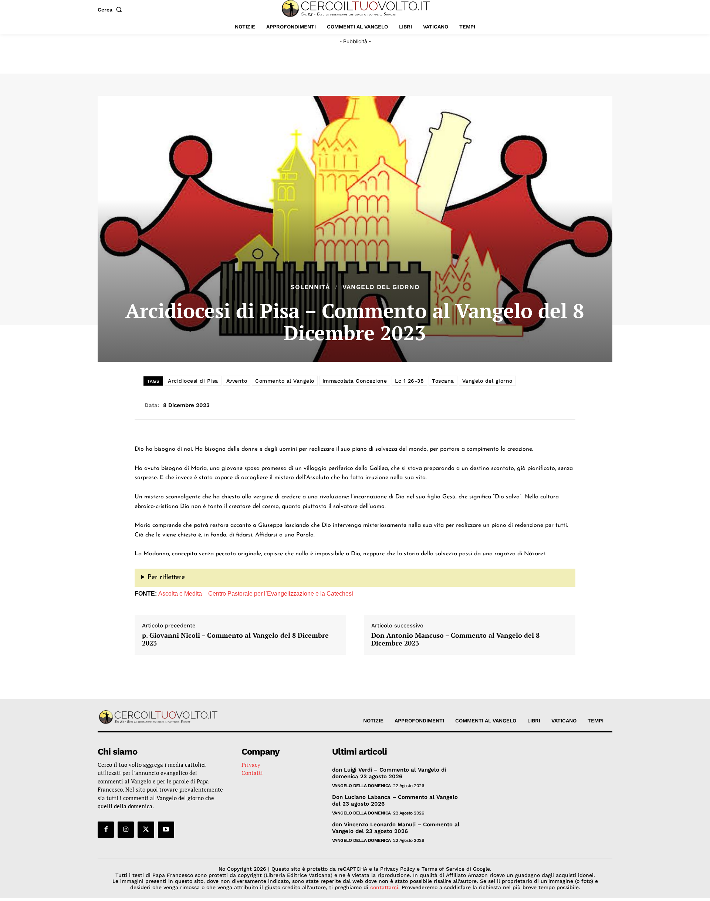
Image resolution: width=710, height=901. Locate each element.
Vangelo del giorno (487, 381)
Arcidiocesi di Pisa (193, 381)
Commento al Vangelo (284, 381)
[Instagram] (126, 830)
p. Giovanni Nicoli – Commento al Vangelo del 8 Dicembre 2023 (235, 639)
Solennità (310, 287)
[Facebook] (106, 830)
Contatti (252, 772)
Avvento (236, 381)
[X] (146, 830)
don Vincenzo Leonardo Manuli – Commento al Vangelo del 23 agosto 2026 (396, 827)
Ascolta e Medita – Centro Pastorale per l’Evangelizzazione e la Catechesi (255, 593)
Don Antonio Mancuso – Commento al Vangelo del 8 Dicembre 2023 (455, 639)
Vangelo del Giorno (381, 287)
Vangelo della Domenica (361, 785)
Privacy (250, 764)
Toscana (443, 381)
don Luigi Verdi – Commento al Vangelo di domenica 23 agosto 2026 (389, 773)
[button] (111, 9)
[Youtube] (166, 830)
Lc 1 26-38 (409, 381)
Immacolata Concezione (354, 381)
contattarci (384, 887)
